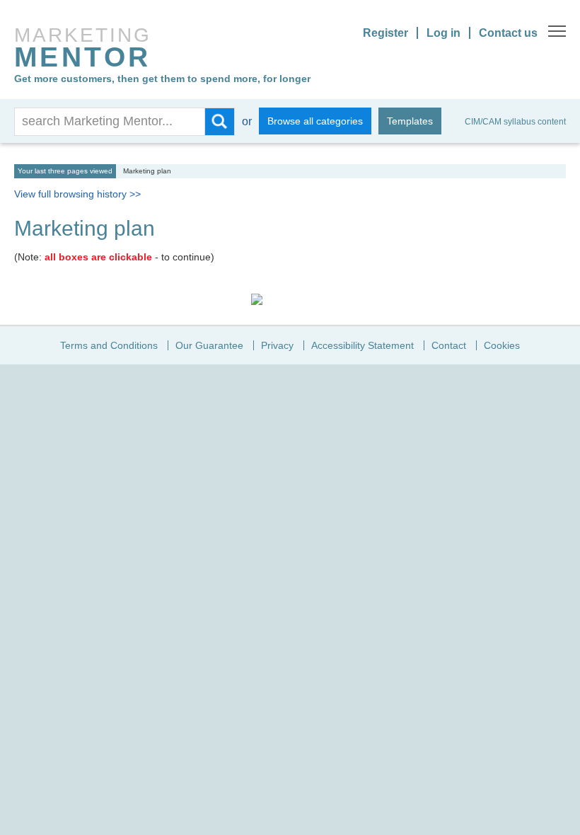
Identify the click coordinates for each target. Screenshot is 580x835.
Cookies (502, 345)
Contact (448, 345)
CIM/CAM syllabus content (515, 122)
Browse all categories (315, 121)
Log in (443, 33)
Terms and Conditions (109, 345)
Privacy (277, 345)
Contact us (508, 33)
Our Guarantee (209, 345)
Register (385, 33)
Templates (410, 121)
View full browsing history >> (77, 194)
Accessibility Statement (362, 345)
